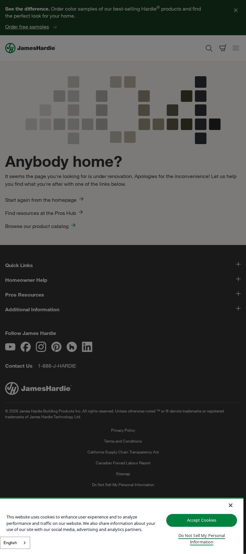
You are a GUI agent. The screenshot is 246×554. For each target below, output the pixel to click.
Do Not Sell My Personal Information (201, 539)
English (10, 542)
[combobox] (15, 543)
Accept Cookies (202, 520)
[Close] (231, 505)
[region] (121, 525)
